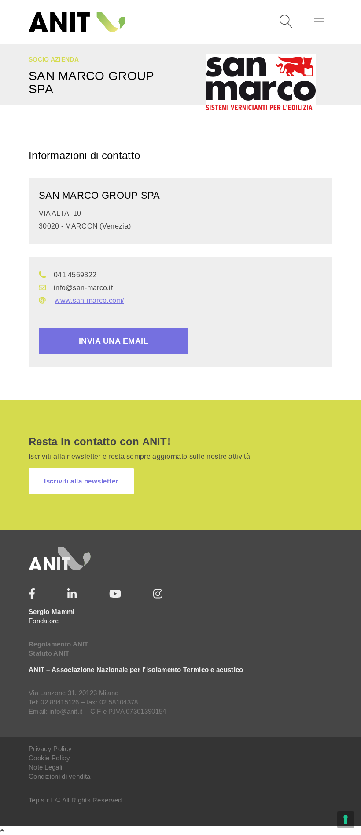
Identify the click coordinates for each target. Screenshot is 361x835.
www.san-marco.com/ (89, 300)
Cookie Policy (49, 758)
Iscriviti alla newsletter (81, 481)
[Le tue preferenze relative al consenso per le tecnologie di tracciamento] (345, 819)
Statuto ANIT (49, 653)
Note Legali (45, 767)
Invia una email (114, 341)
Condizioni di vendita (59, 776)
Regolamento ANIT (58, 644)
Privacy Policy (50, 748)
